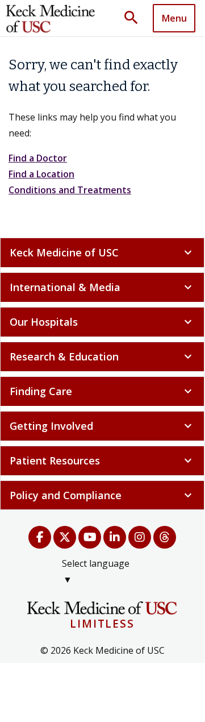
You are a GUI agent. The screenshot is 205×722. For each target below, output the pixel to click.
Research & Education (102, 356)
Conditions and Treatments (70, 190)
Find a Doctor (38, 158)
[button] (135, 18)
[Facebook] (39, 537)
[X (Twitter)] (64, 537)
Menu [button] (174, 18)
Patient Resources (102, 460)
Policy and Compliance (102, 495)
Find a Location (41, 174)
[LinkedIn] (114, 537)
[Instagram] (139, 537)
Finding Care (102, 391)
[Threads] (164, 537)
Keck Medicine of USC (102, 252)
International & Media (102, 287)
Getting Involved (102, 426)
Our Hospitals (102, 322)
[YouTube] (89, 537)
